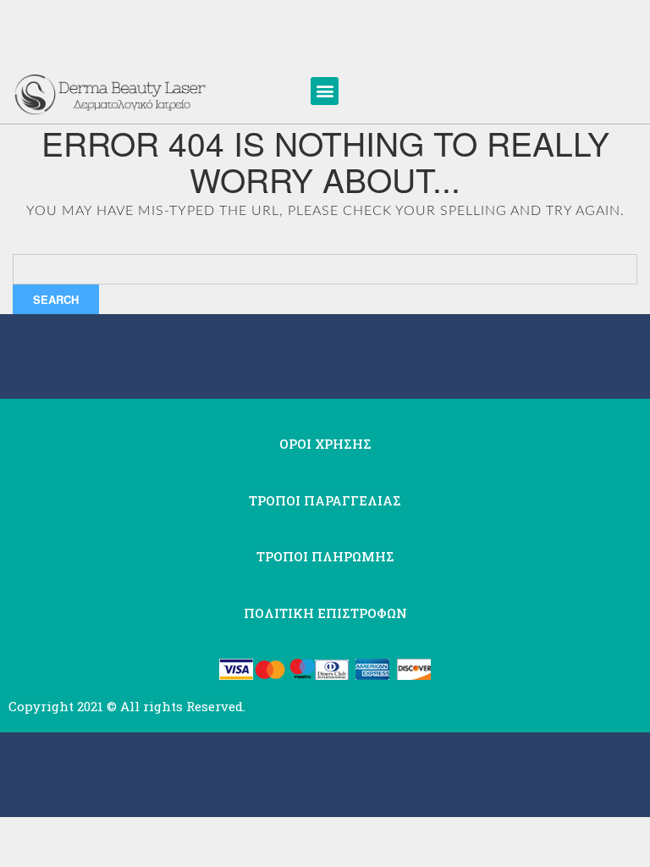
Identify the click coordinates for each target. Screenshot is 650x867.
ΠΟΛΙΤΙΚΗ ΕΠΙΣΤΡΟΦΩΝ (325, 613)
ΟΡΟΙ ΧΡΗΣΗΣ (325, 443)
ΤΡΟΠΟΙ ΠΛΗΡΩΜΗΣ (325, 556)
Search (56, 299)
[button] (325, 91)
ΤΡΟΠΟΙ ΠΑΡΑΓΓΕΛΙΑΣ (325, 500)
